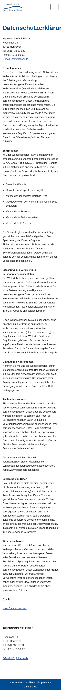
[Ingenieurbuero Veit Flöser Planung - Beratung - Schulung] (13, 7)
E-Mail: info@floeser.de (15, 58)
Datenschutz (31, 686)
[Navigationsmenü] (54, 7)
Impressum (44, 682)
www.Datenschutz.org (15, 608)
